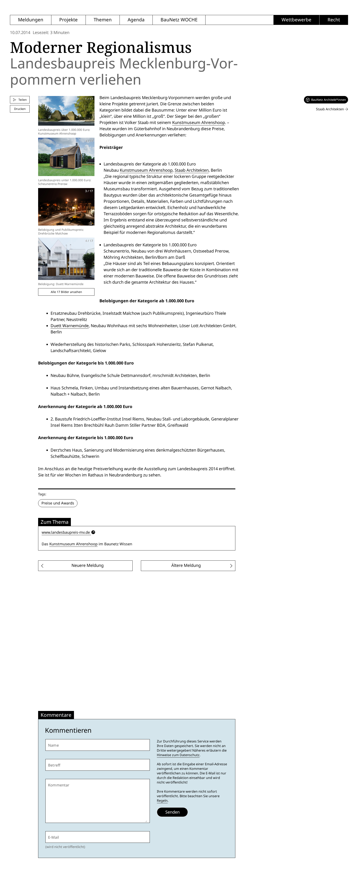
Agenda (136, 20)
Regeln (162, 800)
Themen (103, 20)
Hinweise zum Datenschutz (178, 755)
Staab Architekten (192, 170)
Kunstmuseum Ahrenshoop (198, 122)
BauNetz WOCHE (179, 20)
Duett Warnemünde (70, 325)
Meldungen (30, 20)
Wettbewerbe (296, 20)
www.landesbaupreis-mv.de (66, 532)
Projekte (68, 20)
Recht (334, 20)
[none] (326, 99)
